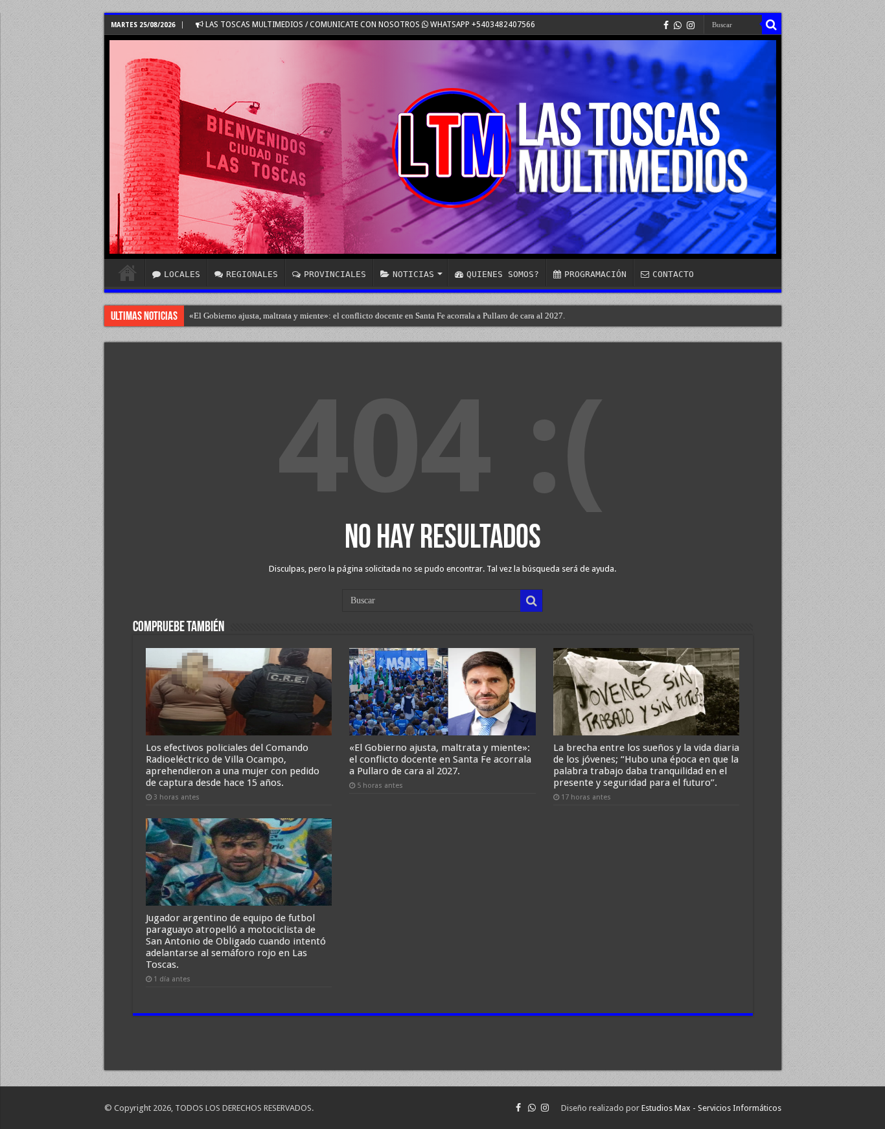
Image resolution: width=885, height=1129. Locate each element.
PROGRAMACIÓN (595, 274)
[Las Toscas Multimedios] (442, 147)
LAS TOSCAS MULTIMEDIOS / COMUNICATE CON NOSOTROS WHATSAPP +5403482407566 (369, 24)
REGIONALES (252, 274)
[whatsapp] (677, 25)
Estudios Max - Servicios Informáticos (711, 1108)
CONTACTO (673, 274)
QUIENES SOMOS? (502, 274)
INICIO (127, 272)
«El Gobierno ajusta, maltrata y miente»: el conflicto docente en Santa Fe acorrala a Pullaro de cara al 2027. (377, 315)
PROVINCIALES (335, 274)
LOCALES (182, 274)
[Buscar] (771, 24)
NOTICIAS (413, 274)
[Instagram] (690, 25)
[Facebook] (666, 25)
